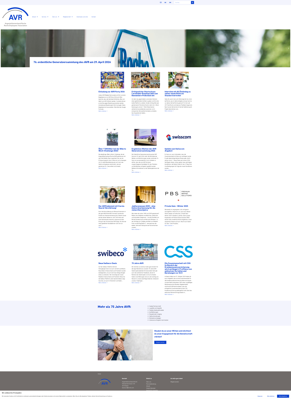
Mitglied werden (175, 382)
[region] (145, 395)
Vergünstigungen (151, 388)
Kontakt (94, 17)
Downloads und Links (82, 17)
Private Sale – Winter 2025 (176, 206)
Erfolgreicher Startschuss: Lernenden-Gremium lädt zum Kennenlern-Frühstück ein (145, 93)
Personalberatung (151, 384)
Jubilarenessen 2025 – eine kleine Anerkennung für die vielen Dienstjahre (143, 208)
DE (165, 2)
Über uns (54, 17)
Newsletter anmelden (152, 390)
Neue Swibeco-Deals (108, 263)
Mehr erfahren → (103, 111)
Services (44, 17)
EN (170, 2)
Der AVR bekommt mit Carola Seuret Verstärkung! (111, 207)
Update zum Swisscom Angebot (174, 150)
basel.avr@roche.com (128, 388)
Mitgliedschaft (67, 17)
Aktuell (34, 17)
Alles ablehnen (270, 396)
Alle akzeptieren (283, 396)
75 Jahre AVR (138, 263)
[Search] (192, 2)
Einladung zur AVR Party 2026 (112, 91)
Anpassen (260, 396)
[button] (2, 48)
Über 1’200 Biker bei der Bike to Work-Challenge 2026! (112, 150)
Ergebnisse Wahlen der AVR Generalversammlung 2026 (144, 150)
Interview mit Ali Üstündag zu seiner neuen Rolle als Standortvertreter (178, 93)
